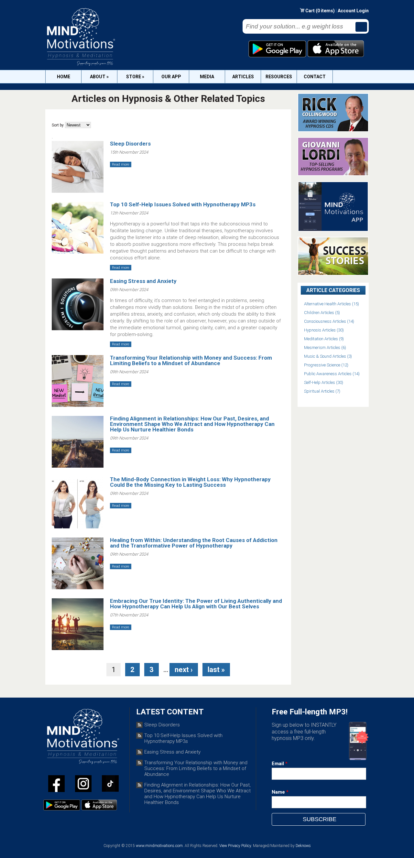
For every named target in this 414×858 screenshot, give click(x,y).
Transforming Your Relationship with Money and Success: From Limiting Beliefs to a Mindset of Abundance (191, 360)
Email (280, 763)
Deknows (303, 845)
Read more (120, 164)
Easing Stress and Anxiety (143, 281)
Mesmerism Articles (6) (325, 347)
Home (63, 76)
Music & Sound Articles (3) (328, 356)
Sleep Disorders (130, 143)
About (99, 76)
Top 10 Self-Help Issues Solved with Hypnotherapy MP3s (183, 204)
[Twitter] (83, 785)
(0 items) (325, 10)
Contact (315, 76)
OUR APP (171, 76)
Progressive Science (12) (326, 365)
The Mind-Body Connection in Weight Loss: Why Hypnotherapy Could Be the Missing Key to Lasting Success (190, 482)
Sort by (58, 125)
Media (207, 76)
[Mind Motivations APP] (333, 230)
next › (184, 670)
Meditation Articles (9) (324, 338)
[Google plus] (110, 784)
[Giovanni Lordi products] (333, 174)
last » (216, 670)
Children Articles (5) (322, 312)
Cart (310, 10)
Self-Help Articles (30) (323, 382)
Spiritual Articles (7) (322, 391)
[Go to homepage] (80, 66)
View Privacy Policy (235, 845)
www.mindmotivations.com (159, 845)
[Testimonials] (333, 274)
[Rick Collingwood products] (333, 130)
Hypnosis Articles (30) (324, 330)
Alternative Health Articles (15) (331, 303)
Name (280, 792)
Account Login (353, 10)
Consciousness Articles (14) (329, 321)
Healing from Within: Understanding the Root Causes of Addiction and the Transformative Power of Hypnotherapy (194, 543)
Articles (243, 76)
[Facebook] (56, 785)
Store (135, 76)
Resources (279, 76)
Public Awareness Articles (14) (332, 373)
